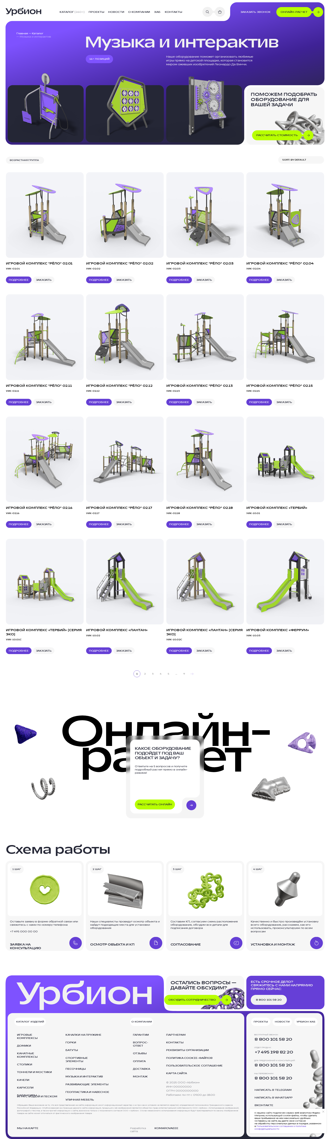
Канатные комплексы (27, 1055)
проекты (96, 12)
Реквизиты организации (187, 1050)
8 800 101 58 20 (273, 1039)
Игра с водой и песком (37, 1096)
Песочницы (76, 1069)
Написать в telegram (273, 1090)
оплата (139, 1061)
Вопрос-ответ (140, 1044)
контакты (173, 12)
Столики (24, 1064)
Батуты (72, 1050)
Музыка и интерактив (84, 1076)
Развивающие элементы (87, 1084)
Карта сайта (176, 1073)
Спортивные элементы (77, 1059)
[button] (301, 12)
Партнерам (176, 1035)
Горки (71, 1042)
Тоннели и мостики (34, 1072)
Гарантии (141, 1035)
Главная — (23, 33)
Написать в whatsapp (274, 1097)
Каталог (37, 33)
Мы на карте (27, 1128)
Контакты (175, 1042)
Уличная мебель (80, 1099)
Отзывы (140, 1053)
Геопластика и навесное (87, 1092)
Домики (24, 1046)
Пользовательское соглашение (194, 1065)
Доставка (141, 1069)
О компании (139, 12)
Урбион (84, 994)
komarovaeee (166, 1128)
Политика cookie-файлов (189, 1058)
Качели (23, 1080)
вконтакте (264, 1105)
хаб (157, 12)
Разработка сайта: (138, 1130)
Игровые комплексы (27, 1036)
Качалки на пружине (83, 1035)
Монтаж (140, 1076)
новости (116, 12)
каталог (72, 12)
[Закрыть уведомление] (323, 1112)
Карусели (25, 1087)
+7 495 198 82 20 (274, 1052)
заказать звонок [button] (255, 12)
